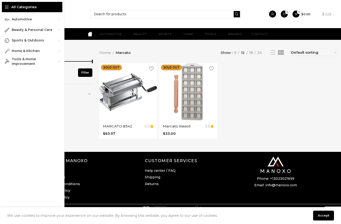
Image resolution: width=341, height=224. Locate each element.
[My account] (272, 14)
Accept (323, 215)
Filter (85, 72)
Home (105, 52)
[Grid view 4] (281, 52)
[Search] (237, 14)
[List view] (272, 52)
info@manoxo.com (281, 185)
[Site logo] (90, 33)
